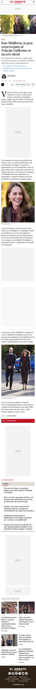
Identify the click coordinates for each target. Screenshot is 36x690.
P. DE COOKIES (11, 681)
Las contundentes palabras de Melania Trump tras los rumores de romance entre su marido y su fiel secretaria (26, 654)
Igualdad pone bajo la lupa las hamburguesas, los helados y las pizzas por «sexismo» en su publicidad (18, 518)
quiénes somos (12, 677)
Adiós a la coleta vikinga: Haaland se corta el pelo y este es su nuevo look (26, 621)
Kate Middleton (11, 416)
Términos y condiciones (12, 679)
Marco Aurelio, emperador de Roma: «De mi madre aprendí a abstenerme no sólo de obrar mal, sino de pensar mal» (18, 499)
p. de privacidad (25, 679)
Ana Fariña (11, 76)
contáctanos (23, 677)
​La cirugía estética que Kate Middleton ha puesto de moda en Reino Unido (17, 68)
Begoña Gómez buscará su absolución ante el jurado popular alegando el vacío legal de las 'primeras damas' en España (18, 527)
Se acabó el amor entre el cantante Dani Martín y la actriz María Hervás (26, 638)
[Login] (34, 2)
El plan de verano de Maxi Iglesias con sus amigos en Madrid (9, 652)
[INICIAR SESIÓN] (34, 2)
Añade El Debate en (21, 84)
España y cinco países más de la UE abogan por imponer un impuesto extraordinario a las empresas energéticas (19, 509)
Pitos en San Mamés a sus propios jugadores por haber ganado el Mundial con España (18, 490)
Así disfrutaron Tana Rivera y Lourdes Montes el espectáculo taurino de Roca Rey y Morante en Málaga (8, 623)
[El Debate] (18, 2)
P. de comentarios (23, 681)
